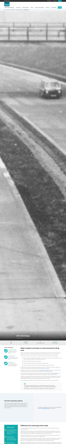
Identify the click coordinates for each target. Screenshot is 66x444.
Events (32, 7)
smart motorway (54, 373)
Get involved (53, 7)
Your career (18, 7)
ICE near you (50, 0)
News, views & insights (39, 7)
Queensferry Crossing (44, 370)
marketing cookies (46, 408)
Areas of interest (25, 7)
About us (47, 7)
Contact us (55, 0)
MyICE (60, 0)
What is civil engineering (9, 7)
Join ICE (59, 7)
